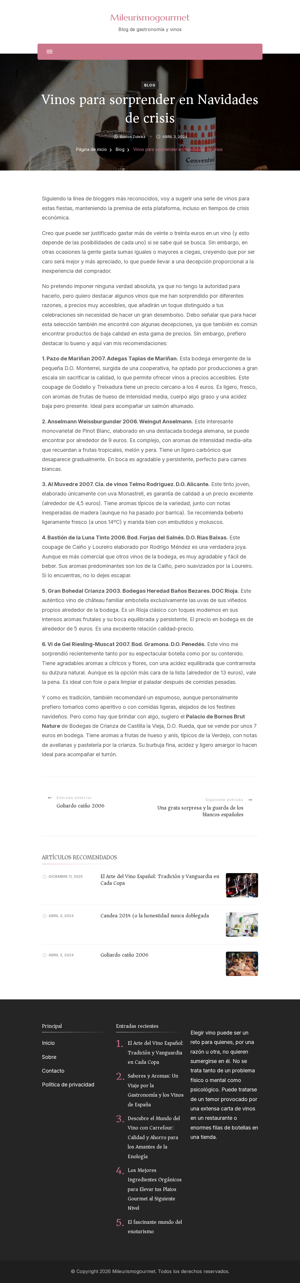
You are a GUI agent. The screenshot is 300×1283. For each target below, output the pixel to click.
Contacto (53, 1071)
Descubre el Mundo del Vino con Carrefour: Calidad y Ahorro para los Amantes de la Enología (154, 1137)
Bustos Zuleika (132, 136)
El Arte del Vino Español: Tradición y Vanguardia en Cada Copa (159, 880)
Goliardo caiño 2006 (124, 955)
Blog (150, 85)
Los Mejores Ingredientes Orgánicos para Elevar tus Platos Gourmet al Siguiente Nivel (155, 1189)
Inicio (48, 1043)
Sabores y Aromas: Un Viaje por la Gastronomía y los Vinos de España (156, 1090)
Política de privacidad (68, 1084)
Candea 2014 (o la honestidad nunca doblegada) (155, 915)
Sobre (49, 1057)
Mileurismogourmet (150, 17)
